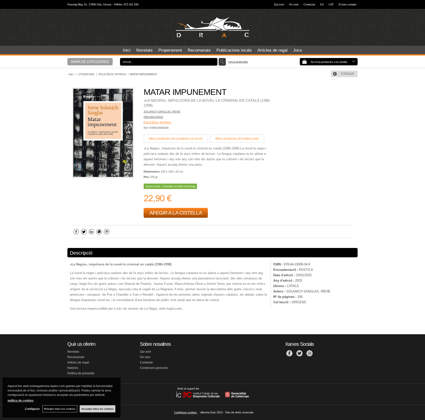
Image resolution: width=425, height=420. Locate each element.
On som (294, 4)
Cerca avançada (238, 61)
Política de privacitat (80, 373)
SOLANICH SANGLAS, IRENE (162, 111)
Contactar (309, 4)
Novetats (144, 50)
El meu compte (347, 4)
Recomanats (199, 50)
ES (322, 4)
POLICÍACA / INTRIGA (157, 122)
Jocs (297, 50)
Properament (170, 50)
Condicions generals (154, 368)
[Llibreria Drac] (212, 27)
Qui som (279, 4)
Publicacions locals (234, 50)
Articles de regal (273, 50)
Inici (127, 50)
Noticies (72, 368)
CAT (331, 4)
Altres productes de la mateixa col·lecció (176, 138)
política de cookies (21, 400)
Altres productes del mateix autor (237, 138)
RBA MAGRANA (153, 117)
